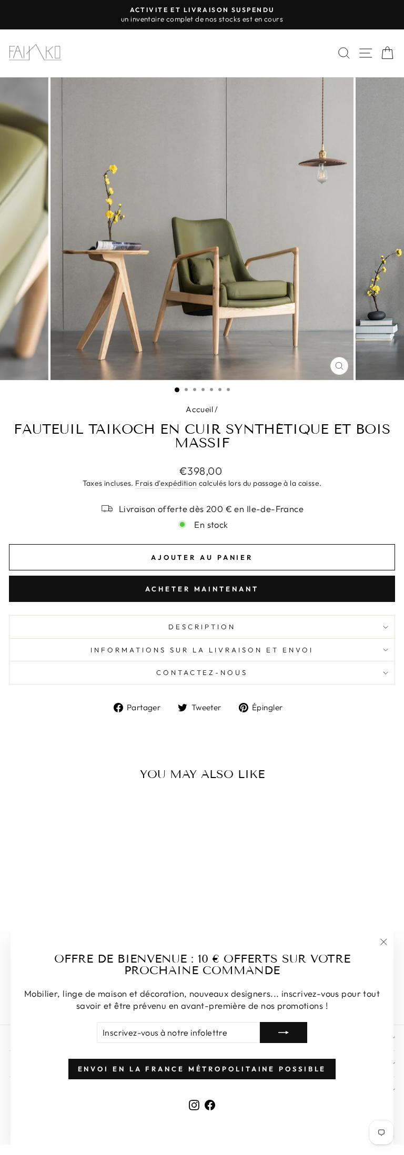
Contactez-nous (202, 672)
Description (202, 626)
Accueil (199, 409)
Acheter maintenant (201, 589)
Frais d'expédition (166, 483)
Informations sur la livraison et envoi (201, 650)
